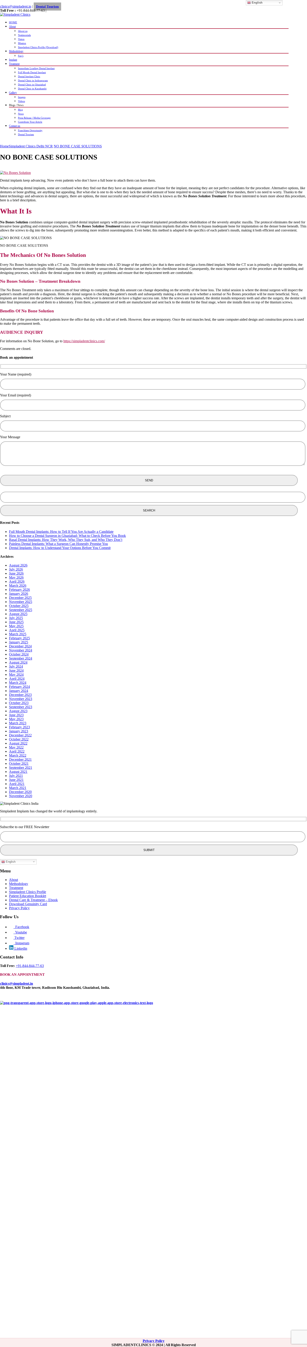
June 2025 (16, 622)
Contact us (14, 125)
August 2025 (18, 614)
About (12, 26)
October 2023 (19, 703)
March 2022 (17, 755)
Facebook (21, 927)
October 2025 (19, 606)
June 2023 (16, 715)
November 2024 (20, 650)
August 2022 (18, 743)
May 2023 (16, 719)
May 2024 (16, 674)
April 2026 (16, 581)
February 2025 (19, 638)
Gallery (13, 92)
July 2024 (16, 666)
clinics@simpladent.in (15, 6)
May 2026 (16, 577)
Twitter (18, 938)
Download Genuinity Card (28, 904)
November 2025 (20, 602)
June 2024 (16, 670)
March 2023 (17, 723)
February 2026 (19, 589)
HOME (13, 22)
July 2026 (16, 569)
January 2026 (18, 594)
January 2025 (18, 642)
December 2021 (20, 759)
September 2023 (20, 707)
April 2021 (16, 784)
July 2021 (16, 776)
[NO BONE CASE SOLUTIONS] (15, 173)
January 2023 (18, 731)
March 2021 (17, 788)
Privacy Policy (19, 908)
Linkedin (20, 948)
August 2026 (18, 565)
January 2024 (18, 691)
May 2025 (16, 626)
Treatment (14, 63)
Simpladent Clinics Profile (27, 892)
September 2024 (20, 658)
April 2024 (16, 678)
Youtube (20, 932)
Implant (13, 59)
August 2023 (18, 711)
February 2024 (19, 687)
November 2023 (20, 699)
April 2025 (16, 630)
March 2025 (17, 634)
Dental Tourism (47, 6)
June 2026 (16, 573)
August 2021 (18, 772)
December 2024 (20, 646)
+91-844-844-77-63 (30, 966)
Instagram (21, 943)
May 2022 (16, 747)
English (10, 861)
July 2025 (16, 618)
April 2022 (16, 751)
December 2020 (20, 792)
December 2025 (20, 598)
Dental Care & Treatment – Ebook (33, 900)
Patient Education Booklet (27, 896)
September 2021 (20, 767)
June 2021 (16, 780)
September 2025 (20, 610)
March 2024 (17, 683)
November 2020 (20, 796)
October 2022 (19, 739)
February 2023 (19, 727)
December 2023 (20, 695)
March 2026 (17, 585)
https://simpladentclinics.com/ (84, 341)
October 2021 (19, 763)
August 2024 (18, 662)
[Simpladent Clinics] (15, 14)
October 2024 (19, 654)
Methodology (16, 51)
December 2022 (20, 735)
